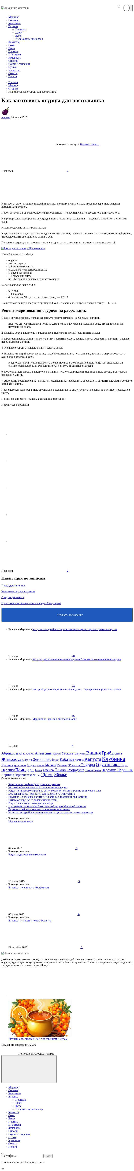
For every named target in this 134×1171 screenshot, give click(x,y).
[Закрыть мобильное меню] (2, 1153)
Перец (124, 765)
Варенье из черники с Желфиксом (28, 887)
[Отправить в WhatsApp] (34, 541)
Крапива (7, 765)
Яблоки (60, 774)
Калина (79, 759)
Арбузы (57, 753)
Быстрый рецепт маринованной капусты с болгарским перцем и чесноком (76, 689)
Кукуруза (31, 765)
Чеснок (37, 775)
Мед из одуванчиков (20, 821)
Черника (7, 775)
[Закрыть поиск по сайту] (2, 1168)
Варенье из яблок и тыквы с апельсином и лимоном (39, 809)
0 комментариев (89, 144)
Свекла (48, 770)
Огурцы (87, 764)
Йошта (55, 759)
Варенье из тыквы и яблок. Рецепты (29, 920)
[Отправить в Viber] (34, 514)
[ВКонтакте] (34, 994)
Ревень (38, 770)
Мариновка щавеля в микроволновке (54, 718)
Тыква (89, 770)
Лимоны (40, 765)
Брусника (81, 754)
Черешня (125, 770)
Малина (50, 765)
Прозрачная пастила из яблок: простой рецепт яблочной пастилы (47, 806)
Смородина (75, 770)
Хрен (97, 770)
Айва (22, 753)
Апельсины (43, 753)
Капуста (92, 759)
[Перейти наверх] (29, 1069)
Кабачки (67, 759)
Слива (60, 769)
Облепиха (74, 765)
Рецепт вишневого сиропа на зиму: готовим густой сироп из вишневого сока (54, 790)
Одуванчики (108, 764)
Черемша (109, 770)
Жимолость (12, 759)
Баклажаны (69, 753)
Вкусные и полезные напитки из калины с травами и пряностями (47, 796)
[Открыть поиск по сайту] (126, 8)
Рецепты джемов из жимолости (27, 854)
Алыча (30, 753)
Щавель (47, 775)
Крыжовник (20, 765)
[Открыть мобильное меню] (131, 8)
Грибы (108, 753)
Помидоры (24, 770)
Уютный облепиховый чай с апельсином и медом (37, 787)
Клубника (113, 759)
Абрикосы (9, 753)
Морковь (62, 765)
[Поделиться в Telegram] (34, 460)
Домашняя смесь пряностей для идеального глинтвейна (41, 793)
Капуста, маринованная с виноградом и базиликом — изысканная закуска (76, 659)
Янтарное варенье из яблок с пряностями (32, 799)
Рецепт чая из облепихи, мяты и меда (30, 803)
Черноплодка (23, 775)
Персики (8, 770)
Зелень (28, 759)
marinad (5, 117)
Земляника (42, 759)
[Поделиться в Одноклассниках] (34, 487)
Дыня (118, 753)
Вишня (93, 753)
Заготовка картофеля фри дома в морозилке (34, 784)
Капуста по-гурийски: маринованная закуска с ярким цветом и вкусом (74, 629)
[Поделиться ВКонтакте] (34, 434)
